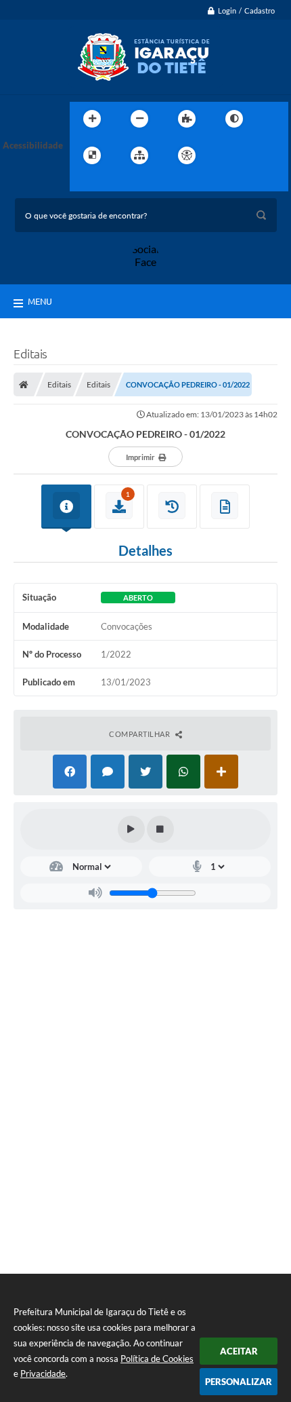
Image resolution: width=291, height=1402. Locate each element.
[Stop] (160, 829)
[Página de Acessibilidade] (186, 155)
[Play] (131, 829)
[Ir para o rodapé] (113, 183)
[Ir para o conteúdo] (225, 155)
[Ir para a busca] (83, 183)
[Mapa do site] (139, 155)
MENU (40, 301)
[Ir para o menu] (255, 155)
